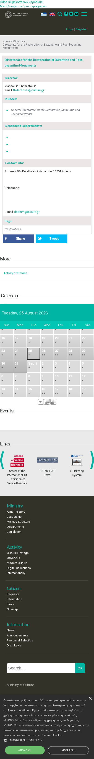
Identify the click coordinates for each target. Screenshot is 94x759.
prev (3, 460)
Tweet (54, 238)
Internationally (16, 573)
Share (20, 238)
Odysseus (13, 558)
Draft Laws (14, 645)
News (10, 630)
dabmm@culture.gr (26, 212)
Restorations (13, 229)
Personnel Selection (20, 640)
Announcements (17, 635)
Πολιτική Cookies (52, 735)
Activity (14, 547)
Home (6, 41)
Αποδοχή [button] (24, 750)
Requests (13, 594)
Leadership (14, 516)
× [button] (90, 698)
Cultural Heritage (18, 553)
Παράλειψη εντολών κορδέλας (21, 2)
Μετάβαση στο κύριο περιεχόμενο (23, 6)
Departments (15, 526)
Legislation (14, 531)
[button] (47, 740)
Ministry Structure (18, 521)
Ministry (18, 41)
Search (59, 14)
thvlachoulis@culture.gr (28, 90)
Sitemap (12, 609)
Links (10, 604)
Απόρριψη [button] (68, 750)
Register (81, 29)
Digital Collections (19, 568)
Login (70, 29)
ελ (43, 14)
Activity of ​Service (15, 273)
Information (14, 599)
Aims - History (16, 511)
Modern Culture (17, 563)
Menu (82, 14)
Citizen (14, 588)
